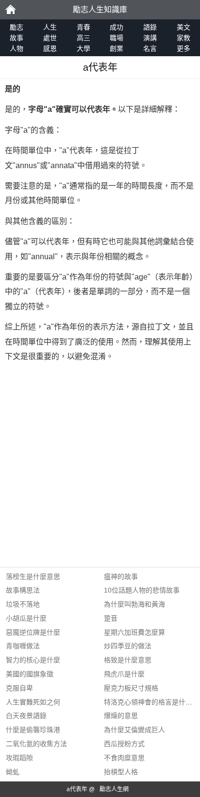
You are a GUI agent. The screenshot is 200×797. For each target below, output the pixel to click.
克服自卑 (19, 688)
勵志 (10, 9)
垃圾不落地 (23, 604)
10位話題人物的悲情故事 (142, 590)
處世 (50, 38)
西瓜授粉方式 (124, 744)
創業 (116, 48)
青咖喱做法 (23, 646)
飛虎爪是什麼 (124, 674)
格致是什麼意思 (127, 660)
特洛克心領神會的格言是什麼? (150, 702)
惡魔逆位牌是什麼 (33, 632)
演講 (150, 38)
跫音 (110, 618)
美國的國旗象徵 (29, 674)
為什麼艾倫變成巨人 (134, 730)
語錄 (150, 27)
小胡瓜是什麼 (26, 618)
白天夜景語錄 (26, 715)
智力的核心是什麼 (33, 660)
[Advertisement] (100, 467)
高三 (83, 38)
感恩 (50, 48)
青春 (83, 27)
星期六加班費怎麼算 (134, 632)
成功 (116, 27)
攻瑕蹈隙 (19, 758)
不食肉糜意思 (124, 758)
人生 (50, 27)
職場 (116, 38)
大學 (83, 48)
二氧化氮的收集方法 (36, 744)
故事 (16, 38)
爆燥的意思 (121, 715)
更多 (183, 48)
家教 (183, 38)
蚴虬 (12, 772)
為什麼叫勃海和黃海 (134, 604)
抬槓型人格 (121, 772)
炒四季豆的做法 (127, 646)
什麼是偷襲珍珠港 (33, 730)
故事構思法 (23, 590)
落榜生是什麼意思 (33, 576)
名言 (150, 48)
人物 (16, 48)
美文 (183, 27)
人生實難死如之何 (33, 702)
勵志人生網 (114, 789)
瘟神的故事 (121, 576)
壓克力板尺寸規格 (131, 688)
